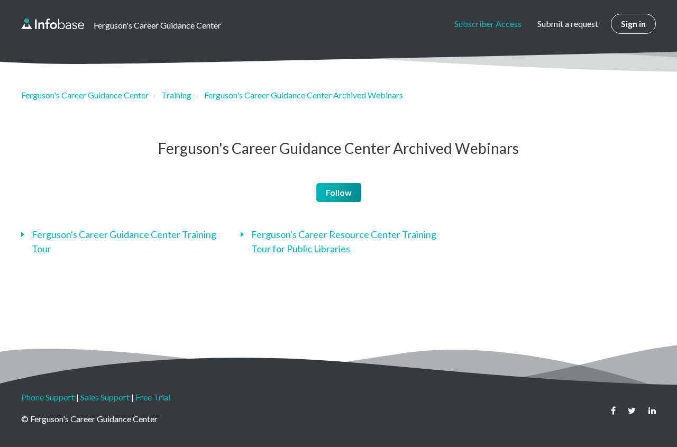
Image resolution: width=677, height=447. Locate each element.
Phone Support (48, 397)
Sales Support (105, 397)
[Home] (52, 24)
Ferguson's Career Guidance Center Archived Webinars (303, 95)
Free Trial (152, 397)
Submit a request (567, 24)
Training (176, 95)
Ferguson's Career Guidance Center (85, 95)
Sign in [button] (633, 24)
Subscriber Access (488, 24)
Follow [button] (339, 192)
